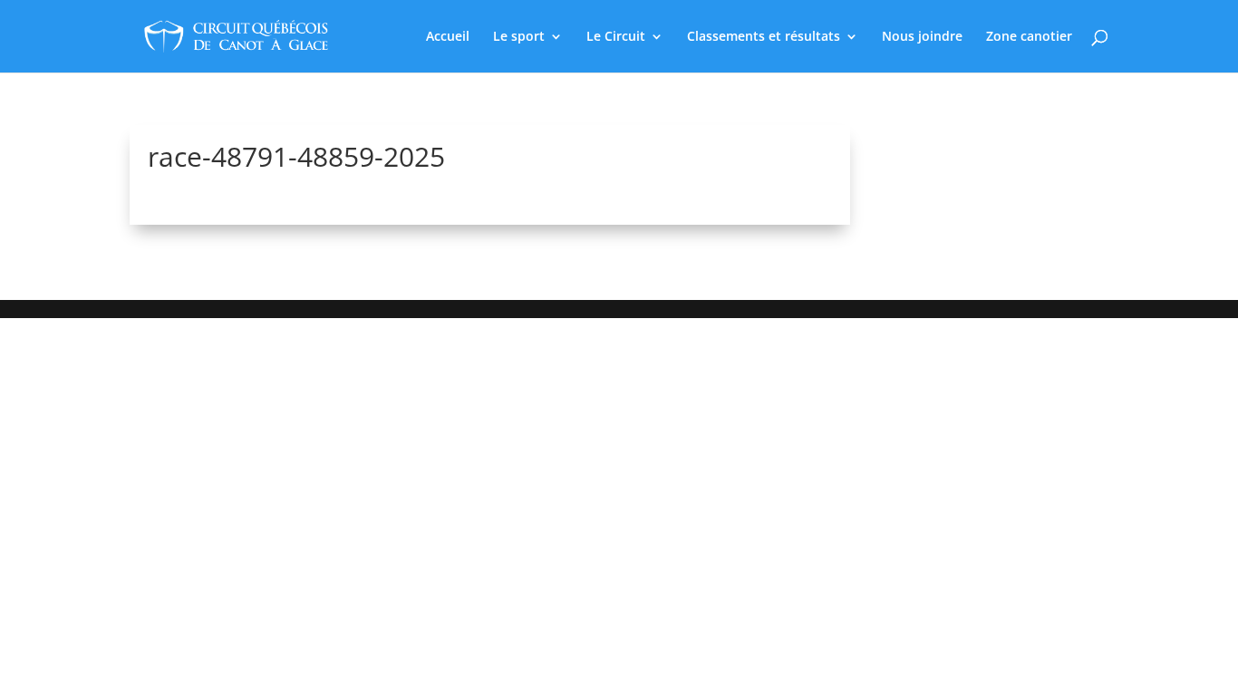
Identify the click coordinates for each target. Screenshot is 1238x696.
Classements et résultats (763, 37)
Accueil (447, 37)
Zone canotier (1029, 37)
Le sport (519, 37)
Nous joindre (922, 37)
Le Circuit (615, 37)
